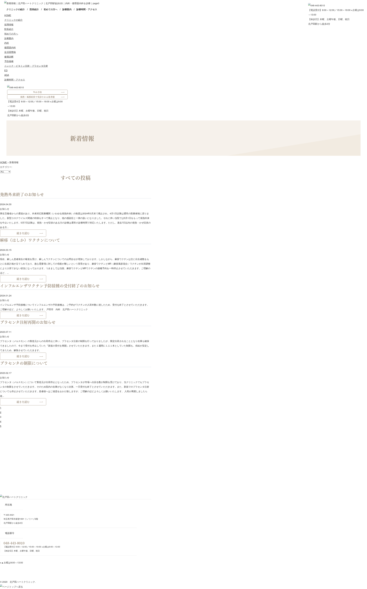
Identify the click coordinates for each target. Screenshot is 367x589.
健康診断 (8, 56)
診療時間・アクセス (86, 9)
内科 (6, 43)
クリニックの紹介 (15, 9)
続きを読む (23, 233)
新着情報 (125, 572)
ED (6, 70)
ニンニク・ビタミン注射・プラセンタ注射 (26, 65)
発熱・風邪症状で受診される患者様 (37, 96)
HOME (7, 15)
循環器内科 (10, 47)
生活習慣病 (10, 52)
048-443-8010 (14, 543)
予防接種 (8, 61)
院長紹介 (34, 9)
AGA (6, 75)
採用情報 (8, 24)
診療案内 (67, 9)
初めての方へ (50, 9)
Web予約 (37, 92)
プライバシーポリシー (11, 577)
